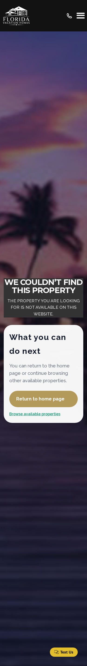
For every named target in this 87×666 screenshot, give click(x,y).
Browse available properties (34, 414)
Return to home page (40, 399)
